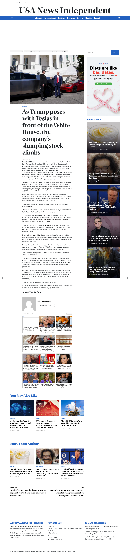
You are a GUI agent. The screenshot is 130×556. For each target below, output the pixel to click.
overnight (48, 225)
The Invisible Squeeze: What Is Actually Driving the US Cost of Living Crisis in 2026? (102, 269)
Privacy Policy (52, 537)
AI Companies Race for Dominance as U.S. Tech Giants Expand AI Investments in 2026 (21, 424)
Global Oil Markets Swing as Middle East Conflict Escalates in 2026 (72, 423)
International (50, 17)
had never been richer (33, 235)
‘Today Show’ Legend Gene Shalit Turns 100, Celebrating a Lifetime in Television (47, 472)
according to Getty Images (41, 189)
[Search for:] (99, 52)
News (49, 535)
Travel (97, 17)
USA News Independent (65, 10)
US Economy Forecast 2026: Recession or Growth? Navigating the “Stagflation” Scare (46, 424)
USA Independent (44, 301)
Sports (80, 17)
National (38, 17)
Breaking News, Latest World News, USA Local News (65, 529)
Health (88, 17)
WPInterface (71, 551)
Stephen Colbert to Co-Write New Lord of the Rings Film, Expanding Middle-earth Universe (103, 238)
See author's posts (46, 305)
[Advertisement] (65, 33)
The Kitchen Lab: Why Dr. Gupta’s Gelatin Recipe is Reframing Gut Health (21, 471)
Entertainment (39, 466)
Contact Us (51, 531)
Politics (61, 17)
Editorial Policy (52, 533)
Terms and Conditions (55, 539)
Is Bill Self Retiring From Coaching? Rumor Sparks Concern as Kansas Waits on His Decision (72, 472)
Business (71, 17)
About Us (51, 526)
